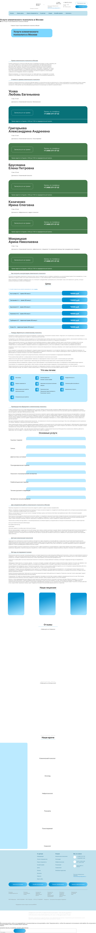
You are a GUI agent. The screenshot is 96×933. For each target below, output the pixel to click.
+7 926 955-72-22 (81, 858)
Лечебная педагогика (60, 870)
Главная (13, 25)
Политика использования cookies (27, 893)
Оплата (39, 870)
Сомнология (58, 867)
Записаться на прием (22, 113)
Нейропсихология (59, 862)
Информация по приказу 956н (74, 893)
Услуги (6, 21)
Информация (40, 856)
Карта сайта (40, 879)
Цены (15, 53)
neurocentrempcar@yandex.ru (54, 8)
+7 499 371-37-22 (67, 2)
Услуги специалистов (42, 859)
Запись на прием (46, 53)
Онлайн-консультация (29, 53)
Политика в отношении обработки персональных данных (62, 894)
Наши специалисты (32, 13)
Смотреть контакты (34, 8)
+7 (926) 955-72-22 (58, 3)
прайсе (40, 46)
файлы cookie (45, 923)
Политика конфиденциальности (13, 893)
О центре (40, 854)
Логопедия (58, 859)
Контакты (68, 13)
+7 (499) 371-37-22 (51, 114)
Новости (39, 876)
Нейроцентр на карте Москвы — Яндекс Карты (48, 681)
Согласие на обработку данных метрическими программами (51, 894)
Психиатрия (58, 864)
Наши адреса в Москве (80, 866)
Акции (50, 13)
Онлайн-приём (40, 864)
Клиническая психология (61, 856)
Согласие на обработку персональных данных (39, 894)
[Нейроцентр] (18, 5)
